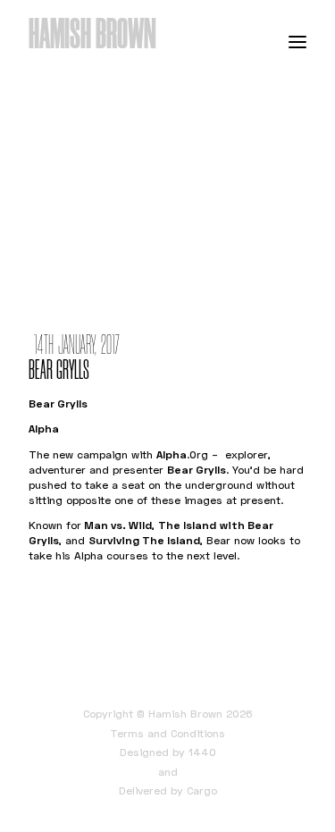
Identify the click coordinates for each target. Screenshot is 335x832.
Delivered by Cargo (168, 790)
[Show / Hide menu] (297, 41)
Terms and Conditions (167, 733)
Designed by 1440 (168, 752)
